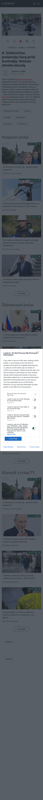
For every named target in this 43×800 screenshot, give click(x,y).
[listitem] (21, 394)
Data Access (21, 447)
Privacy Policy (34, 447)
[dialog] (21, 400)
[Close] (38, 353)
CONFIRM (13, 439)
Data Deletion (8, 447)
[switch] (34, 400)
